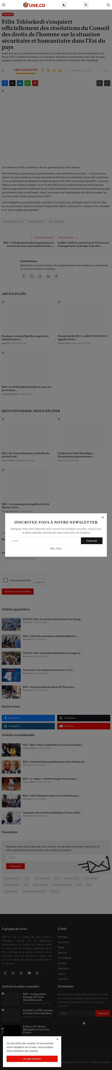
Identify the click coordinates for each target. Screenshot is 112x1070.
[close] (57, 1039)
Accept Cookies (32, 1058)
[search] (108, 4)
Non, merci (56, 548)
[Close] (102, 517)
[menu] (3, 4)
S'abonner (91, 540)
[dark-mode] (64, 5)
